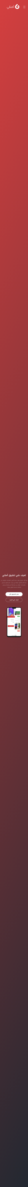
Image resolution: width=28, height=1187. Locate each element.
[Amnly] (13, 6)
